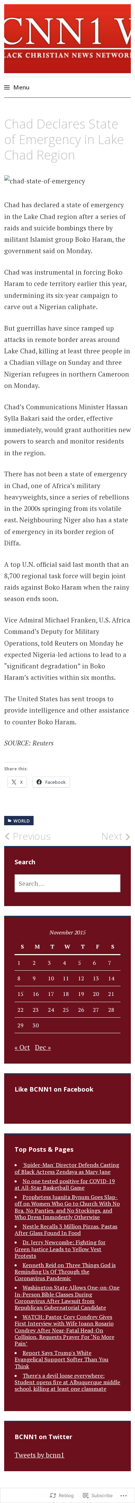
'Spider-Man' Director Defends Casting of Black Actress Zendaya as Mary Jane (67, 1168)
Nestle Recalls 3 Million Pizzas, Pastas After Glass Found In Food (66, 1230)
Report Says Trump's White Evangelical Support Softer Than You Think (61, 1359)
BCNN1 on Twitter (43, 1437)
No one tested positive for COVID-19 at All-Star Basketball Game (65, 1184)
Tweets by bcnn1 (39, 1454)
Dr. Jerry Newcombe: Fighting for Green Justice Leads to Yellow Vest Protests (60, 1248)
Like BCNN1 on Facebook (54, 1089)
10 (51, 978)
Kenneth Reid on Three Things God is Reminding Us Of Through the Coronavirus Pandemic (65, 1271)
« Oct (22, 1047)
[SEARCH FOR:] (67, 883)
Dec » (43, 1047)
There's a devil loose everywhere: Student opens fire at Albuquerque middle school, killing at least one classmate (67, 1382)
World (22, 821)
